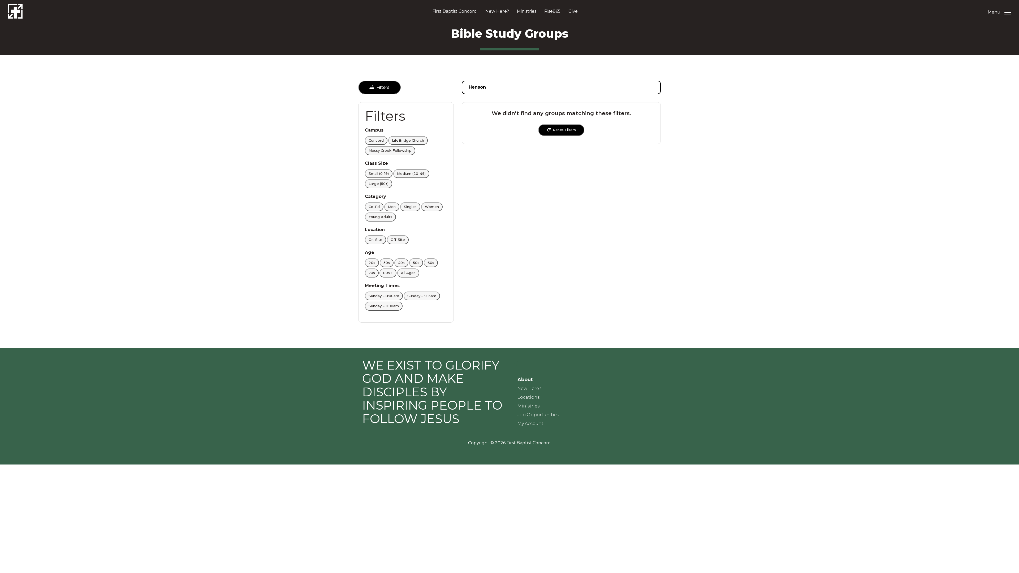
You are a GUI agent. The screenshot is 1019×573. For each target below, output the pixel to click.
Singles (410, 207)
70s (372, 273)
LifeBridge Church (408, 140)
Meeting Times (382, 285)
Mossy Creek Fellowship (390, 150)
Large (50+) (378, 183)
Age (369, 252)
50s (416, 263)
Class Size (376, 163)
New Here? (497, 11)
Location (375, 229)
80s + (388, 273)
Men (392, 207)
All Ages (408, 273)
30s (386, 263)
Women (432, 207)
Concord (376, 140)
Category (375, 196)
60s (431, 263)
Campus (374, 130)
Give (573, 11)
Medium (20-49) (411, 173)
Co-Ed (374, 207)
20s (372, 263)
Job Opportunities (538, 414)
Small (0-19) (379, 173)
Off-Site (398, 239)
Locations (528, 397)
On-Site (375, 239)
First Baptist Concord (455, 11)
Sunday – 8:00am (384, 296)
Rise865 (552, 11)
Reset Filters (564, 130)
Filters (383, 87)
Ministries (526, 11)
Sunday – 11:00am (384, 306)
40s (401, 263)
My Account (530, 423)
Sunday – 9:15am (421, 296)
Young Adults (380, 217)
